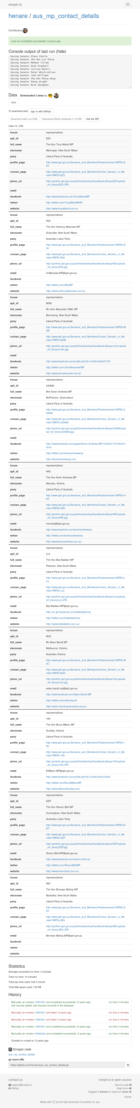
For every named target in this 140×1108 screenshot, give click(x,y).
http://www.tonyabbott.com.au (62, 208)
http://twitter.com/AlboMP (59, 285)
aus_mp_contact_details (66, 15)
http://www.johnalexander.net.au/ (63, 373)
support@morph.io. (22, 1084)
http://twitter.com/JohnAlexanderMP (65, 367)
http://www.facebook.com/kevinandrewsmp (69, 529)
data (13, 102)
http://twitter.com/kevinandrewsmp (64, 535)
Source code (122, 1084)
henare (18, 15)
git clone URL (16, 1059)
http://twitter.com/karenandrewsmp (64, 453)
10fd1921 (40, 1002)
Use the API (92, 119)
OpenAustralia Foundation (77, 1102)
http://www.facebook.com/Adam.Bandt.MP (68, 694)
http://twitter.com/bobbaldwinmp (63, 618)
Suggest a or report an (108, 1091)
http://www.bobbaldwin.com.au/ (63, 624)
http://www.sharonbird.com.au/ (62, 871)
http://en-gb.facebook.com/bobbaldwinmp (68, 612)
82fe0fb (127, 1096)
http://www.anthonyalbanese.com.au (65, 291)
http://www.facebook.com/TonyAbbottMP (68, 196)
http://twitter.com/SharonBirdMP (63, 865)
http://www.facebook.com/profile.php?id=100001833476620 (78, 776)
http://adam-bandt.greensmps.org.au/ (66, 706)
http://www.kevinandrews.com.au (63, 541)
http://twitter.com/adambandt (61, 700)
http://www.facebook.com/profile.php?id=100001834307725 (78, 361)
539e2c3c (40, 1033)
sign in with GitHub (41, 111)
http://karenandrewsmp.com (61, 459)
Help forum (123, 1088)
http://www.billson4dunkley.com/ (63, 788)
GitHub (15, 1088)
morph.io (15, 4)
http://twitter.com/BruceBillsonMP (63, 782)
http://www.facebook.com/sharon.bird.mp (68, 859)
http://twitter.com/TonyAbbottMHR (64, 202)
